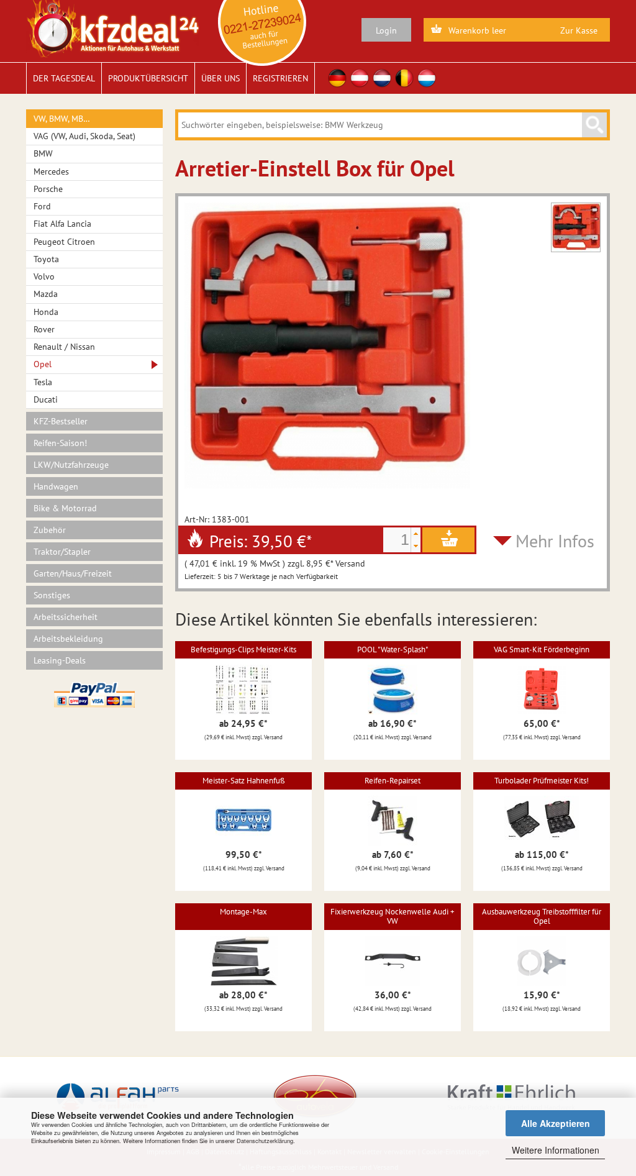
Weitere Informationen (555, 1150)
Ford (42, 206)
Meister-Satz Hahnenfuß (243, 780)
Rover (44, 329)
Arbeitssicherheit (66, 616)
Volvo (44, 276)
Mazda (46, 293)
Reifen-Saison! (60, 443)
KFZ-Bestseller (61, 421)
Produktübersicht (148, 78)
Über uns (220, 78)
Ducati (46, 399)
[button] (415, 533)
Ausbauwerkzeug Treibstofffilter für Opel (541, 916)
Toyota (46, 259)
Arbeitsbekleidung (68, 638)
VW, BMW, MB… (62, 118)
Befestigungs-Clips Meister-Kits (243, 649)
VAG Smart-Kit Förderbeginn (541, 649)
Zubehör (50, 530)
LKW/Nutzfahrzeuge (71, 464)
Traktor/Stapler (62, 551)
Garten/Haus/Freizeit (73, 573)
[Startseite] (112, 28)
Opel (43, 364)
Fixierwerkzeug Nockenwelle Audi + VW (392, 916)
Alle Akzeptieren (555, 1123)
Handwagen (56, 486)
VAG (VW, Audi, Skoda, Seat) (84, 136)
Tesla (43, 382)
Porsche (48, 188)
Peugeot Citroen (64, 241)
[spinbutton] (397, 539)
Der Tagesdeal (64, 78)
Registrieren (280, 78)
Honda (46, 311)
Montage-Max (243, 911)
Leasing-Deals (60, 660)
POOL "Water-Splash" (392, 649)
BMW (43, 153)
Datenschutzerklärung (265, 1140)
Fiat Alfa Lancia (62, 223)
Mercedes (51, 171)
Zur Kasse (578, 30)
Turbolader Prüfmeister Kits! (541, 780)
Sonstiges (52, 595)
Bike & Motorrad (65, 508)
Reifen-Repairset (392, 780)
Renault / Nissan (64, 346)
